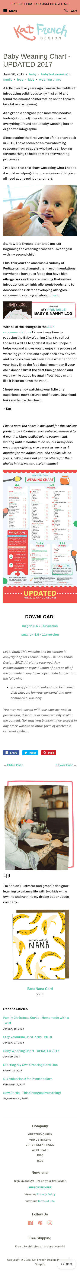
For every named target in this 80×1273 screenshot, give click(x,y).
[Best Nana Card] (40, 980)
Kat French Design (44, 1259)
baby (32, 74)
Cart (73, 10)
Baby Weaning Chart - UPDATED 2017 (31, 1051)
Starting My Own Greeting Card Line (30, 1065)
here (55, 295)
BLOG (40, 1160)
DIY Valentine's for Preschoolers (27, 1079)
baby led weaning (54, 74)
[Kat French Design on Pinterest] (40, 1223)
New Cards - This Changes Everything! (32, 1093)
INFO (40, 1155)
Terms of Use (46, 1201)
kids (31, 79)
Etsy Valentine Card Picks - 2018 (27, 1037)
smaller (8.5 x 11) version (40, 634)
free (20, 79)
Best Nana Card (40, 989)
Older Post (15, 765)
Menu (12, 10)
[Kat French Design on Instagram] (49, 1223)
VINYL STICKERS (40, 1139)
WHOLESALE (40, 1150)
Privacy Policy (46, 1194)
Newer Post (64, 765)
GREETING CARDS (40, 1134)
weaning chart (50, 79)
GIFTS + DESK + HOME (40, 1144)
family (7, 79)
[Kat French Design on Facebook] (30, 1223)
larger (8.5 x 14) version (40, 626)
